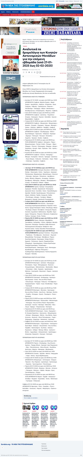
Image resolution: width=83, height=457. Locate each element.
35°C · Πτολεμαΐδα (60, 1)
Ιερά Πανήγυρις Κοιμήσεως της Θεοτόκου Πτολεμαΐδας (70, 166)
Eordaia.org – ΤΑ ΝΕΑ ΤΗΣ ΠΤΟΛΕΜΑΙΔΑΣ (17, 444)
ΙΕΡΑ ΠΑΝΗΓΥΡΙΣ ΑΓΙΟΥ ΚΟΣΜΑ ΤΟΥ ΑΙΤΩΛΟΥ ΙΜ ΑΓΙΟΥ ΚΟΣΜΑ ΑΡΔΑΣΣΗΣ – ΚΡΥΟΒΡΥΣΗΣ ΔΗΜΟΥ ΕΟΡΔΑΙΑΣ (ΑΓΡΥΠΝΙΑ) (72, 171)
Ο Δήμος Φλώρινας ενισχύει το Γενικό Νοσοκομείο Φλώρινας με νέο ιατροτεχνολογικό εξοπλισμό (74, 123)
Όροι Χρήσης (44, 448)
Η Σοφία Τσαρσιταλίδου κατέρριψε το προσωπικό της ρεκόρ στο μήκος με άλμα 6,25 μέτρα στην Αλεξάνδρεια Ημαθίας (72, 141)
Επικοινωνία (76, 1)
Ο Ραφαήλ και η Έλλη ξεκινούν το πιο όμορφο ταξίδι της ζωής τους (71, 176)
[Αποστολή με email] (34, 72)
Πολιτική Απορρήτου (46, 450)
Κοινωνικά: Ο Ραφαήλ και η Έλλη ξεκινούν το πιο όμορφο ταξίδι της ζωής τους (72, 156)
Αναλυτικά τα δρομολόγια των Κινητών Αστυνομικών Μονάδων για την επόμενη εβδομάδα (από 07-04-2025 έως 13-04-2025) (53, 419)
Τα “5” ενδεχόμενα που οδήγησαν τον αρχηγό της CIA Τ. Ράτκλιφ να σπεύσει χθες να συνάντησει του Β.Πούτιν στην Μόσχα (74, 110)
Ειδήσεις (71, 1)
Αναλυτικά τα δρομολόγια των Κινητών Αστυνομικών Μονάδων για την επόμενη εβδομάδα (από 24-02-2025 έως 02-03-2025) (26, 419)
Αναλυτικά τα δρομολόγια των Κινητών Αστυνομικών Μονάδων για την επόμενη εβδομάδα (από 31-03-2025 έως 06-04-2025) (44, 419)
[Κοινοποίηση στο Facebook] (24, 72)
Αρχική (66, 1)
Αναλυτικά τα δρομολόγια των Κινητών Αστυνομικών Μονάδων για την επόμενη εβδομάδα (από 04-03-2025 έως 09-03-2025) (35, 419)
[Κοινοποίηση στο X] (26, 72)
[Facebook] (2, 448)
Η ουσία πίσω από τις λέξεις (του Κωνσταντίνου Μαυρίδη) (70, 146)
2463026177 (63, 194)
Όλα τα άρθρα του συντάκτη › (31, 397)
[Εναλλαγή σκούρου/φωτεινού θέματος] (81, 1)
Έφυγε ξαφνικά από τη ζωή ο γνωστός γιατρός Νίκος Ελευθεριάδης (72, 132)
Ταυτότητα (44, 443)
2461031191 (62, 212)
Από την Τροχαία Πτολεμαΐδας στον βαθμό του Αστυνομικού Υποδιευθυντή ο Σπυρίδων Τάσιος (72, 150)
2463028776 (63, 203)
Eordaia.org (27, 396)
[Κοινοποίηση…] (40, 72)
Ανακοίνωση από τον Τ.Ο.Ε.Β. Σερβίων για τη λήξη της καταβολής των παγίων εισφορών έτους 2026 (73, 93)
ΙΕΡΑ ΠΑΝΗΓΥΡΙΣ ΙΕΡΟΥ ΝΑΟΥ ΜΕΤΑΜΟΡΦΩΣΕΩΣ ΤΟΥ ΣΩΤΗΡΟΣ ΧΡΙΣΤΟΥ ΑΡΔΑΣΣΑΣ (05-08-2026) (71, 161)
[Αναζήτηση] (33, 12)
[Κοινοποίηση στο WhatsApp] (32, 72)
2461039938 (63, 227)
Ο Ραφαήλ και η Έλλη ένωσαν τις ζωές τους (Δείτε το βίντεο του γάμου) (72, 136)
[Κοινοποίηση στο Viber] (29, 72)
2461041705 (63, 219)
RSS (81, 455)
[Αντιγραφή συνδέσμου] (37, 72)
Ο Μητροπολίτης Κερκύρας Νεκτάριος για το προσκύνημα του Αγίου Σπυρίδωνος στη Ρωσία (74, 117)
